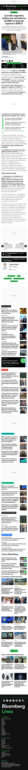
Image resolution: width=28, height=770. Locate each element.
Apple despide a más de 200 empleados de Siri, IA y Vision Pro (20, 628)
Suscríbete (3, 752)
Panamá (2, 729)
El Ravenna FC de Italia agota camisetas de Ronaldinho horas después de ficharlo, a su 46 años (20, 684)
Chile (2, 725)
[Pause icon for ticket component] (1, 9)
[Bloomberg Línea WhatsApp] (14, 362)
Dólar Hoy (3, 742)
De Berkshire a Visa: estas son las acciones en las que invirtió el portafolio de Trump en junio (10, 389)
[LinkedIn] (15, 269)
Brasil (2, 720)
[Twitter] (12, 269)
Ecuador (3, 727)
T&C (2, 757)
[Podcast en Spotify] (23, 701)
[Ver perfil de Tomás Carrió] (5, 267)
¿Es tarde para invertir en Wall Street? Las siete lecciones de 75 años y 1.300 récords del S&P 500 (10, 403)
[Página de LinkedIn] (17, 701)
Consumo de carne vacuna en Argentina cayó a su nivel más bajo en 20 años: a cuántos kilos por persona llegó (9, 396)
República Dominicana (5, 733)
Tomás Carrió (5, 56)
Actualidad (3, 743)
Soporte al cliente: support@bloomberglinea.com (10, 765)
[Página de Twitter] (7, 701)
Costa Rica (3, 731)
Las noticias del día (7, 278)
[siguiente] (26, 246)
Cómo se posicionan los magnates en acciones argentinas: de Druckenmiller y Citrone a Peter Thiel (10, 319)
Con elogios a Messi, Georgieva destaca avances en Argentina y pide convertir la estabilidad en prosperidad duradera (10, 500)
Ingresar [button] (25, 6)
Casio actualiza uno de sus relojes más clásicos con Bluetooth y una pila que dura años (7, 684)
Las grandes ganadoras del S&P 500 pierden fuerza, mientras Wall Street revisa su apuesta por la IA (9, 375)
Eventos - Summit (4, 762)
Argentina (14, 12)
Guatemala (3, 734)
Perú (2, 726)
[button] (3, 61)
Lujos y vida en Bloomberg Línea (12, 655)
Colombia (3, 723)
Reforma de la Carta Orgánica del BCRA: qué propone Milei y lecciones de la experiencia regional (9, 454)
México (2, 721)
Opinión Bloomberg (7, 534)
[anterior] (2, 246)
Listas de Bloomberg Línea (6, 747)
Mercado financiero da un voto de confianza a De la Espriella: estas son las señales (7, 644)
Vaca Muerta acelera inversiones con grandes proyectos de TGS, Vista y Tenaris (8, 337)
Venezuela (3, 724)
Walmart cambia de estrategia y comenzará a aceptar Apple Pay (7, 628)
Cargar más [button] (14, 650)
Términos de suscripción (6, 755)
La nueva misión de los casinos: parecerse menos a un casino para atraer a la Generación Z (7, 667)
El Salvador (3, 732)
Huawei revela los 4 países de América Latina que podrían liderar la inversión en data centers (9, 328)
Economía (3, 739)
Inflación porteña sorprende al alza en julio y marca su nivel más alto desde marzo (10, 493)
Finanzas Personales (5, 745)
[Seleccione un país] (3, 6)
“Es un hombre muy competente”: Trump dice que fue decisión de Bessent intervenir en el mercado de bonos (20, 610)
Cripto (2, 744)
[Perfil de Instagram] (13, 701)
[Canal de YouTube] (10, 701)
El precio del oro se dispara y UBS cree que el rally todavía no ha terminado (9, 311)
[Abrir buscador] (22, 6)
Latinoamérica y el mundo (6, 718)
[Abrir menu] (1, 6)
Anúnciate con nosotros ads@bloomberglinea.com (11, 764)
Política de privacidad (5, 753)
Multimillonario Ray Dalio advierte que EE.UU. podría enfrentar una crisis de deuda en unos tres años (9, 410)
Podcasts (3, 746)
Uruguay (3, 730)
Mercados (3, 740)
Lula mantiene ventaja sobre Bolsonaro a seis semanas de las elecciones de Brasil (7, 608)
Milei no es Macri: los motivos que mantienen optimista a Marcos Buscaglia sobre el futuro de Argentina (9, 439)
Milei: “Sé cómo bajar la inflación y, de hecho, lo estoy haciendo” (9, 487)
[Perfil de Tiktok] (20, 701)
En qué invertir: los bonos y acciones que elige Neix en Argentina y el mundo (9, 460)
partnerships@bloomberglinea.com (8, 763)
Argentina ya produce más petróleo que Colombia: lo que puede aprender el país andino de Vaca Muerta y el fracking (9, 345)
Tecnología (3, 756)
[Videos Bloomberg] (14, 554)
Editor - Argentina (13, 266)
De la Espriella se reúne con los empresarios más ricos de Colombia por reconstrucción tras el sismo (8, 247)
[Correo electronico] (10, 269)
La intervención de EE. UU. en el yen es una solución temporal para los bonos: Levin (10, 572)
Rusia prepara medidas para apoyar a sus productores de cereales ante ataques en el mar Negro (7, 591)
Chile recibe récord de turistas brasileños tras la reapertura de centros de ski (20, 644)
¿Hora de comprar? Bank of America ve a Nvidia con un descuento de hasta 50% (9, 353)
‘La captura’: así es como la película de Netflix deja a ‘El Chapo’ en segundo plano (20, 666)
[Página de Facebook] (4, 701)
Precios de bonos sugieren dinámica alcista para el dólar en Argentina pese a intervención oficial (9, 446)
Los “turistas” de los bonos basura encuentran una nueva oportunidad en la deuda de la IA (9, 382)
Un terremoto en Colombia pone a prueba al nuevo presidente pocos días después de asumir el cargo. (10, 566)
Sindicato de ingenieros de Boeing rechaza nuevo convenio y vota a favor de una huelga (20, 591)
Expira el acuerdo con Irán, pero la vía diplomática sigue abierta (9, 559)
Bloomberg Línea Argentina (19, 278)
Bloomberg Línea (14, 281)
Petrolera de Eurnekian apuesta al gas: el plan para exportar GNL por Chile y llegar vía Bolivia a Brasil (19, 247)
